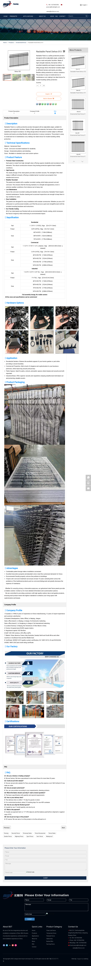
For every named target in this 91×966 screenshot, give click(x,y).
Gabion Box (49, 938)
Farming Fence (50, 944)
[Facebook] (4, 945)
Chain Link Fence (51, 930)
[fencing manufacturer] (13, 895)
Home (33, 930)
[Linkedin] (7, 945)
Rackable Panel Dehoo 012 (78, 71)
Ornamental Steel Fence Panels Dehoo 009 (78, 135)
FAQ (55, 111)
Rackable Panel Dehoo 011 (78, 93)
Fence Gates (52, 833)
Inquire (47, 94)
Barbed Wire (49, 941)
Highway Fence (19, 836)
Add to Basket (47, 98)
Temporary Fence (51, 933)
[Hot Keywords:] (86, 16)
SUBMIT (45, 878)
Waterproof (49, 836)
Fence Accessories (40, 833)
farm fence (40, 836)
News (33, 941)
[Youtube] (13, 945)
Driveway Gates (27, 833)
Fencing (6, 833)
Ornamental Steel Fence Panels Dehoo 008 (78, 156)
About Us (34, 938)
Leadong (85, 958)
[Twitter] (10, 945)
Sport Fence (30, 836)
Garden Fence (8, 836)
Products (34, 933)
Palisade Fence (50, 936)
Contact (34, 947)
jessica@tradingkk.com (53, 7)
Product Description (14, 111)
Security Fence (16, 833)
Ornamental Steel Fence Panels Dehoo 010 (78, 114)
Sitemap (74, 958)
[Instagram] (16, 945)
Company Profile (34, 111)
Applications (35, 936)
